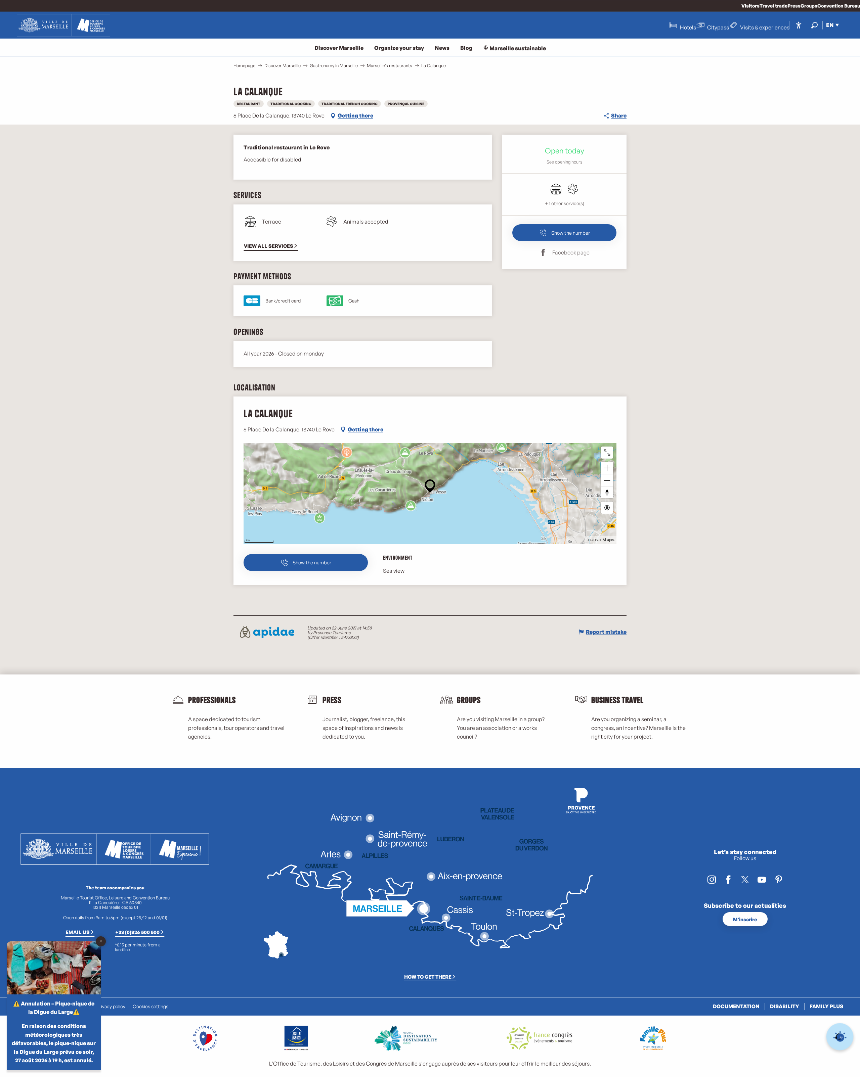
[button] (814, 25)
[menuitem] (63, 25)
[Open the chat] (840, 1036)
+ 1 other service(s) (564, 203)
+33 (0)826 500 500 (137, 932)
